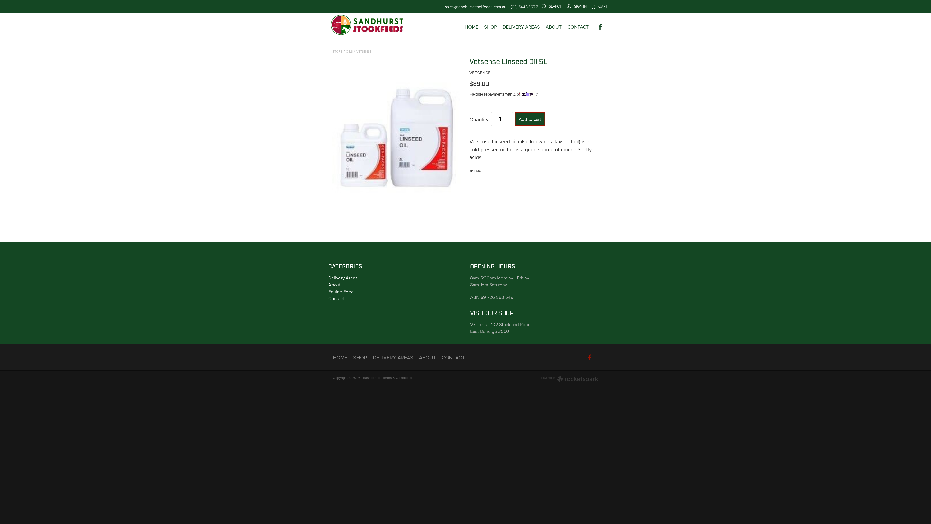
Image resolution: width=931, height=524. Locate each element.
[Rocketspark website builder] (569, 380)
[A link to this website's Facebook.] (600, 27)
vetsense (363, 51)
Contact (336, 298)
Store (337, 51)
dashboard (371, 377)
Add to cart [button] (530, 119)
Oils (349, 51)
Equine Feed (341, 291)
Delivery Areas (343, 277)
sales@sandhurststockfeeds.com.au (475, 6)
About (334, 284)
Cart (602, 5)
